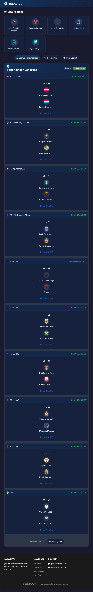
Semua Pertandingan (28, 58)
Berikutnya (54, 541)
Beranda (37, 563)
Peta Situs (38, 575)
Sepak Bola (52, 58)
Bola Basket (71, 58)
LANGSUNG (47, 113)
